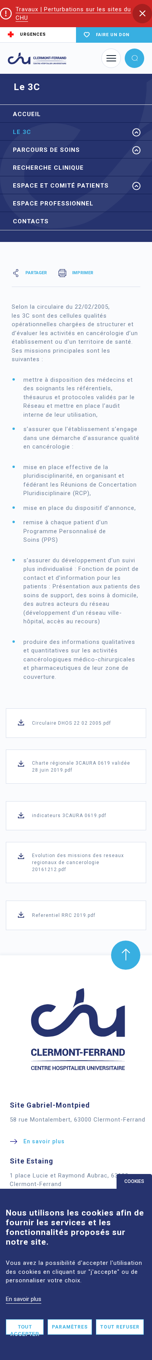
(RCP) (81, 493)
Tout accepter (24, 1329)
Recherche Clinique (48, 167)
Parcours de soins (46, 149)
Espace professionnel (53, 203)
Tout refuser (120, 1327)
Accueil (27, 114)
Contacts (31, 221)
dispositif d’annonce (104, 507)
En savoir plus (23, 1299)
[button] (142, 13)
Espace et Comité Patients (61, 185)
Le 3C (22, 132)
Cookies (134, 1181)
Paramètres (70, 1327)
